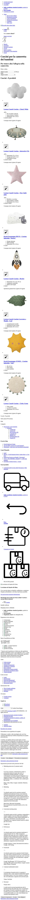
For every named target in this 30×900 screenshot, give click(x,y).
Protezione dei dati (8, 716)
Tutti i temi (9, 22)
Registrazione (7, 678)
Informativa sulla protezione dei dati (9, 761)
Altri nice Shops (8, 726)
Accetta (3, 758)
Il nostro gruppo (7, 696)
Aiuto (5, 14)
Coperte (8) (12, 429)
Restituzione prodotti (12, 17)
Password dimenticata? (9, 680)
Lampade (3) (13, 433)
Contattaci (9, 21)
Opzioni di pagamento (12, 20)
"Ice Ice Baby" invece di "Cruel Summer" (14, 445)
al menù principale (8, 2)
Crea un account (8, 36)
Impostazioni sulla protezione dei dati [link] (13, 722)
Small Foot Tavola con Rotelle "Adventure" (14, 457)
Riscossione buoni (8, 683)
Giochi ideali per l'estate (9, 444)
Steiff (5, 453)
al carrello (6, 4)
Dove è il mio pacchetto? (10, 681)
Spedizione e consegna (9, 666)
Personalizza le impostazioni (21, 758)
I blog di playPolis (8, 689)
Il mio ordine (7, 663)
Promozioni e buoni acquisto (11, 669)
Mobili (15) (12, 435)
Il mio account (7, 662)
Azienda (6, 724)
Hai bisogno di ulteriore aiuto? (11, 670)
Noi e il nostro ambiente (9, 688)
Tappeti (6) (12, 438)
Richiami (6, 691)
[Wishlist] (5, 38)
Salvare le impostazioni (6, 897)
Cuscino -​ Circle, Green (16, 403)
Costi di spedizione (11, 18)
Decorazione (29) (14, 432)
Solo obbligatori (9, 758)
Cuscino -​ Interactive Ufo (16, 151)
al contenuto (7, 3)
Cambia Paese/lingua (17, 708)
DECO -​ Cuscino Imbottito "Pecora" (15, 237)
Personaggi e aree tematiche (10, 426)
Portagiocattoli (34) (14, 436)
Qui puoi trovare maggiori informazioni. (10, 594)
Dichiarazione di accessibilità (11, 720)
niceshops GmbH (11, 711)
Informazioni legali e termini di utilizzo (13, 715)
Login (5, 31)
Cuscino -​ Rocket (14, 279)
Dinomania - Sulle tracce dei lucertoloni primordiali (16, 447)
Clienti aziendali (8, 672)
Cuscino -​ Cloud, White (16, 109)
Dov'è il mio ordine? (12, 15)
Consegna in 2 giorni (9, 11)
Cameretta (9, 428)
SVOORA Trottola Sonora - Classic (12, 461)
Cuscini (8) (12, 431)
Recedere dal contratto (6, 728)
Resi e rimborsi (7, 667)
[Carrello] (16, 41)
